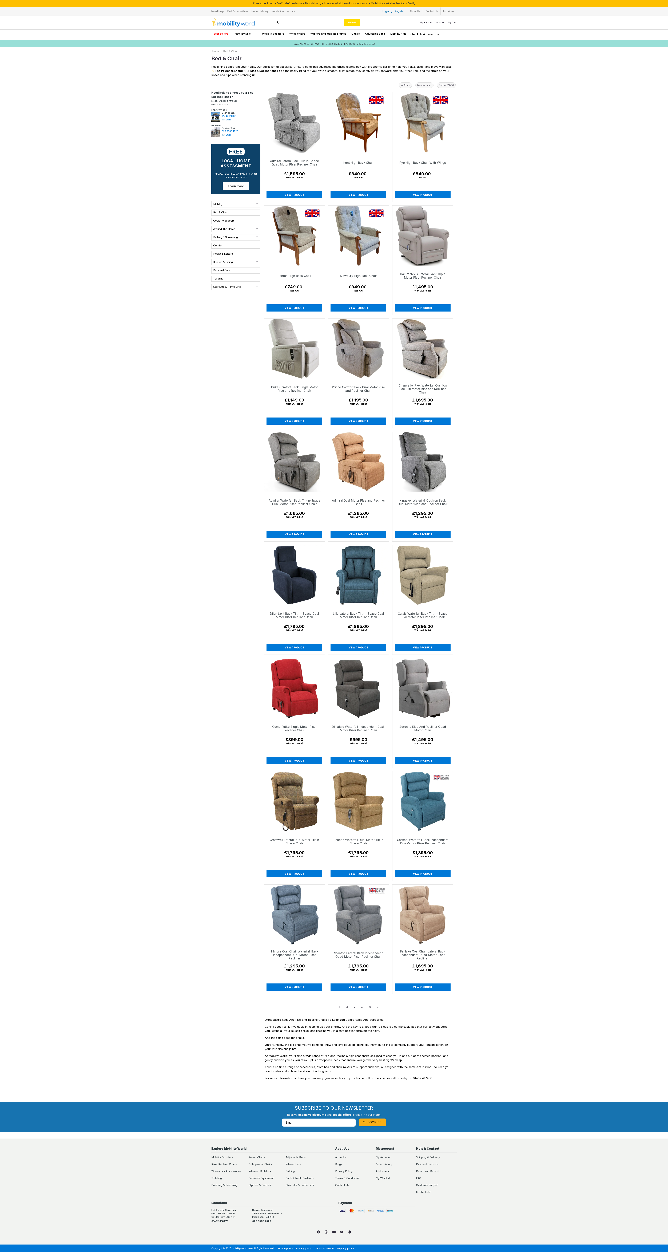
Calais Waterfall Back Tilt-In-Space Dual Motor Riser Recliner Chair (422, 615)
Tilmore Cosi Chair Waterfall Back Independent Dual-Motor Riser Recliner (294, 955)
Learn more (236, 186)
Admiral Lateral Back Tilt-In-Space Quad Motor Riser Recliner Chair (294, 162)
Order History (384, 1164)
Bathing (290, 1171)
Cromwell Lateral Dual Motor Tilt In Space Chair (294, 841)
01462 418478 (219, 1221)
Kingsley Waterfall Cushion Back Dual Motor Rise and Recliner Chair (422, 502)
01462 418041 (229, 116)
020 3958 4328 (230, 131)
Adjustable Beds (375, 33)
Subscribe (372, 1122)
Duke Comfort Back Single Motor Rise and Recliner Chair (294, 389)
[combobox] (316, 22)
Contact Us (342, 1185)
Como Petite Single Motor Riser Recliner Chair (294, 728)
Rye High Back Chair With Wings (422, 162)
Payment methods (427, 1164)
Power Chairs (257, 1157)
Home (216, 51)
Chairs (355, 33)
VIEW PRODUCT (294, 194)
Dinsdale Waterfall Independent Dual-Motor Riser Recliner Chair (358, 728)
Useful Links (423, 1192)
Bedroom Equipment (261, 1178)
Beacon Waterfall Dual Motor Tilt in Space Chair (358, 841)
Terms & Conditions (347, 1178)
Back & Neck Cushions (300, 1178)
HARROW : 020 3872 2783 (359, 43)
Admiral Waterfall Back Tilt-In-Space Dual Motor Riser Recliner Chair (294, 502)
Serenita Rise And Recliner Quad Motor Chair (422, 728)
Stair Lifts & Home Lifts (425, 34)
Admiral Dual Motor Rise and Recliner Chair (358, 502)
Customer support (427, 1185)
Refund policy (285, 1248)
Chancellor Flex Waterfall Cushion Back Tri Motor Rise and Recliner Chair (423, 389)
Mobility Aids (398, 33)
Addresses (382, 1171)
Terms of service (324, 1248)
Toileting (216, 1178)
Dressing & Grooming (224, 1185)
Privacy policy (304, 1248)
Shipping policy (345, 1248)
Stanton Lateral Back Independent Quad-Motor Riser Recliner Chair (358, 954)
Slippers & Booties (260, 1185)
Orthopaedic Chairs (260, 1164)
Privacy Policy (344, 1171)
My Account (383, 1157)
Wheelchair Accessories (226, 1171)
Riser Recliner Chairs (224, 1164)
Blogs (338, 1164)
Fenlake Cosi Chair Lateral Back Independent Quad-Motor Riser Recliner (422, 955)
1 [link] (339, 1007)
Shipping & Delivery (428, 1157)
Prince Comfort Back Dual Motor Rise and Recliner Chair (358, 389)
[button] (217, 11)
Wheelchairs (297, 33)
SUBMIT (352, 22)
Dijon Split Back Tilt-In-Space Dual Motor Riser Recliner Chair (294, 615)
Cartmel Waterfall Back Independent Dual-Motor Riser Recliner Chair (422, 841)
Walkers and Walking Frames (328, 33)
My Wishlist (383, 1178)
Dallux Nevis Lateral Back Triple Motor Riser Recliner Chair (422, 275)
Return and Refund (427, 1171)
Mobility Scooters (273, 33)
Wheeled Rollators (260, 1171)
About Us (341, 1157)
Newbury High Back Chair (358, 276)
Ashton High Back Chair (294, 276)
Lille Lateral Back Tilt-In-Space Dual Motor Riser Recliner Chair (358, 615)
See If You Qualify (405, 3)
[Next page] (377, 1007)
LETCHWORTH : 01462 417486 (324, 43)
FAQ (418, 1178)
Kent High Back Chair (359, 162)
